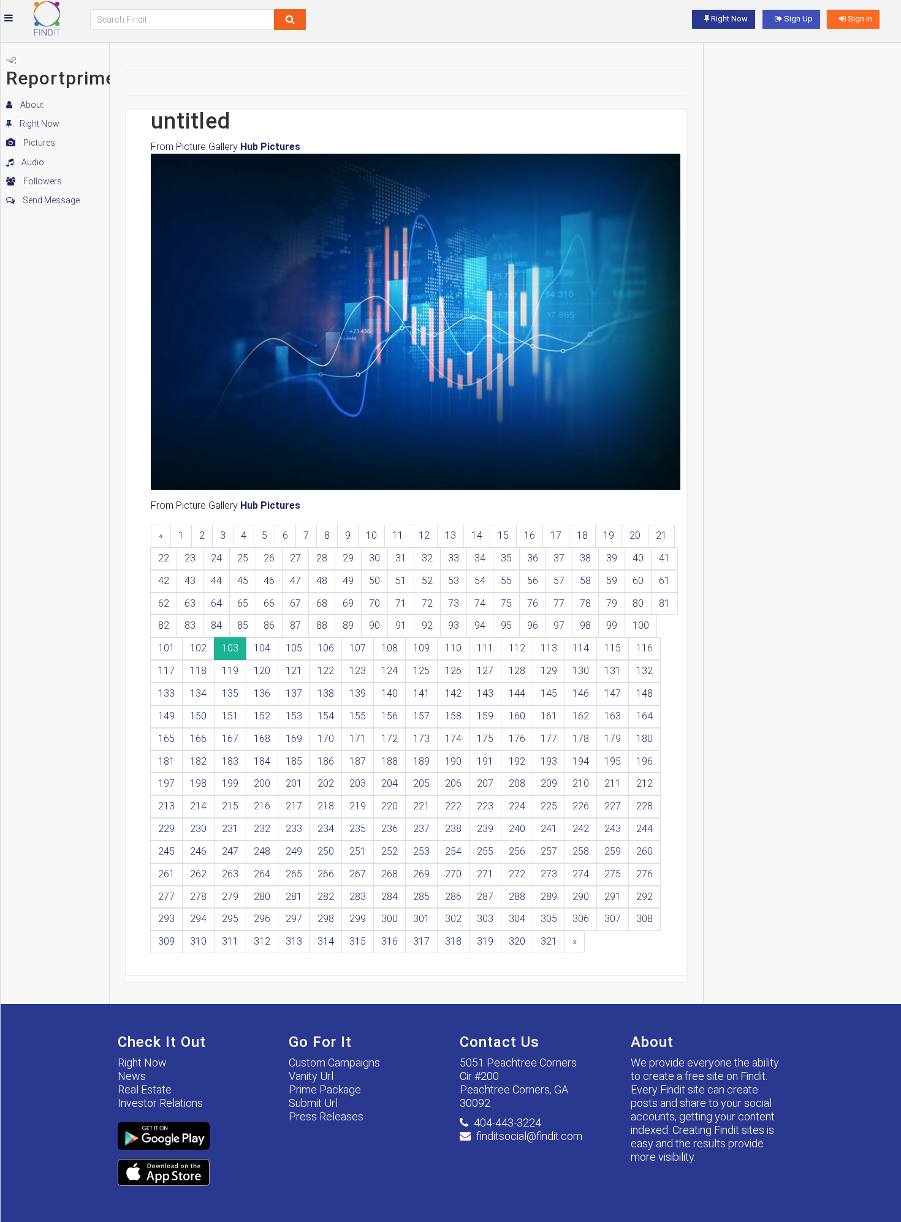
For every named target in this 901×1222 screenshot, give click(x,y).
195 (612, 761)
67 (295, 603)
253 (421, 851)
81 (664, 603)
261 (166, 874)
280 (262, 896)
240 (517, 828)
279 (230, 896)
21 (661, 535)
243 (612, 828)
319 (485, 941)
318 (453, 941)
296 (262, 918)
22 (163, 558)
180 (644, 738)
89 (348, 625)
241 (549, 828)
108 (389, 648)
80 (638, 603)
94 (479, 625)
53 (453, 581)
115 (612, 648)
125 (421, 671)
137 (294, 693)
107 (357, 648)
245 (166, 851)
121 (294, 671)
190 (453, 761)
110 (453, 648)
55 (506, 581)
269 (421, 874)
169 (294, 738)
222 (453, 806)
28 (321, 558)
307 (612, 918)
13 (450, 535)
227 (612, 806)
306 (580, 918)
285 (421, 896)
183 (230, 761)
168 (262, 738)
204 (389, 783)
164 (644, 716)
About (31, 105)
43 (190, 581)
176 (517, 738)
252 (389, 851)
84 (216, 625)
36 (532, 558)
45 (242, 581)
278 (198, 896)
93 (453, 625)
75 (506, 603)
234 (325, 828)
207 (485, 783)
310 (198, 941)
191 (485, 761)
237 (421, 828)
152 (262, 716)
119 (230, 671)
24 (216, 558)
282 (325, 896)
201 (294, 783)
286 (453, 896)
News (132, 1076)
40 (638, 558)
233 (294, 828)
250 (325, 851)
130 (580, 671)
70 (374, 603)
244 (644, 828)
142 (453, 693)
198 (198, 783)
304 (517, 918)
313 (294, 941)
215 (230, 806)
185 (294, 761)
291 (612, 896)
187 (357, 761)
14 (476, 535)
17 (555, 535)
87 (295, 625)
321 (549, 941)
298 (325, 918)
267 (357, 874)
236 (389, 828)
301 (421, 918)
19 (608, 535)
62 (163, 603)
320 (517, 941)
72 (427, 603)
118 (198, 671)
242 (580, 828)
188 (389, 761)
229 (166, 828)
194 (580, 761)
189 (421, 761)
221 (421, 806)
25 (242, 558)
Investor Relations (160, 1102)
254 (453, 851)
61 (664, 581)
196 (644, 761)
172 (389, 738)
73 (453, 603)
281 (294, 896)
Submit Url (313, 1102)
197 (166, 783)
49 (348, 581)
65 (242, 603)
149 (166, 716)
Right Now (38, 124)
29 (348, 558)
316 (389, 941)
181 (166, 761)
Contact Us (499, 1042)
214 (198, 806)
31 (400, 558)
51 (400, 581)
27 (295, 558)
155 (357, 716)
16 (529, 535)
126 (453, 671)
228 (644, 806)
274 (580, 874)
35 (506, 558)
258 (580, 851)
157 (421, 716)
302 (453, 918)
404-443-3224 (507, 1122)
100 (641, 625)
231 (230, 828)
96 (532, 625)
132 (644, 671)
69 (348, 603)
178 (580, 738)
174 (453, 738)
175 (485, 738)
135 (230, 693)
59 (611, 581)
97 (559, 625)
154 (325, 716)
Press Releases (326, 1116)
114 (580, 648)
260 (644, 851)
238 (453, 828)
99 (611, 625)
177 (549, 738)
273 (549, 874)
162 (580, 716)
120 (262, 671)
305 (549, 918)
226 (580, 806)
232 (262, 828)
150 (198, 716)
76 (532, 603)
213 (166, 806)
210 (580, 783)
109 (421, 648)
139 (357, 693)
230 (198, 828)
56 (532, 581)
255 (485, 851)
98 (585, 625)
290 (580, 896)
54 (479, 581)
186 (325, 761)
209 (549, 783)
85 (242, 625)
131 (612, 671)
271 (485, 874)
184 (262, 761)
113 (549, 648)
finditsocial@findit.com (529, 1136)
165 (166, 738)
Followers (41, 181)
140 (389, 693)
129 (549, 671)
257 (549, 851)
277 (166, 896)
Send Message (50, 200)
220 (389, 806)
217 (294, 806)
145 (549, 693)
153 (294, 716)
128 (517, 671)
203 (357, 783)
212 (644, 783)
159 (485, 716)
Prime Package (325, 1089)
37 (559, 558)
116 (644, 648)
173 (421, 738)
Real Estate (145, 1089)
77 (559, 603)
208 (517, 783)
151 (230, 716)
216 (262, 806)
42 (163, 581)
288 (517, 896)
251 (357, 851)
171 (357, 738)
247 (230, 851)
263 (230, 874)
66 (269, 603)
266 (325, 874)
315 (357, 941)
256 (517, 851)
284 (389, 896)
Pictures (38, 143)
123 (357, 671)
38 (585, 558)
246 (198, 851)
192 (517, 761)
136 (262, 693)
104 (262, 648)
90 (374, 625)
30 (374, 558)
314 (325, 941)
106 (325, 648)
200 (262, 783)
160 (517, 716)
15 (503, 535)
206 (453, 783)
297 (294, 918)
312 (262, 941)
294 (198, 918)
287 (485, 896)
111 (485, 648)
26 (269, 558)
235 (357, 828)
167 (230, 738)
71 (400, 603)
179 (612, 738)
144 (517, 693)
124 (389, 671)
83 (190, 625)
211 (612, 783)
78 (585, 603)
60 (638, 581)
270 (453, 874)
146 (580, 693)
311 (230, 941)
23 (190, 558)
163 (612, 716)
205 (421, 783)
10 (371, 535)
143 (485, 693)
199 (230, 783)
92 (427, 625)
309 (166, 941)
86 (269, 625)
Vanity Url (311, 1076)
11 (397, 535)
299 (357, 918)
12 (424, 535)
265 (294, 874)
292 (644, 896)
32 (427, 558)
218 (325, 806)
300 (389, 918)
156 (389, 716)
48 (321, 581)
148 (644, 693)
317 (421, 941)
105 (294, 648)
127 (485, 671)
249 (294, 851)
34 (479, 558)
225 (549, 806)
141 (421, 693)
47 (295, 581)
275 (612, 874)
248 (262, 851)
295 (230, 918)
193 (549, 761)
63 (190, 603)
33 (453, 558)
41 (664, 558)
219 (357, 806)
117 (166, 671)
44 (216, 581)
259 (612, 851)
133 (166, 693)
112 (517, 648)
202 (325, 783)
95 (506, 625)
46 (269, 581)
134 (198, 693)
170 (325, 738)
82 (163, 625)
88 (321, 625)
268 (389, 874)
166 (198, 738)
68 (321, 603)
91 (400, 625)
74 (479, 603)
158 (453, 716)
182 (198, 761)
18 (582, 535)
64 (216, 603)
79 (611, 603)
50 (374, 581)
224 (517, 806)
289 (549, 896)
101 (166, 648)
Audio (32, 162)
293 (166, 918)
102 (198, 648)
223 (485, 806)
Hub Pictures (270, 146)
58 (585, 581)
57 (559, 581)
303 (485, 918)
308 (644, 918)
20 (635, 535)
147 (612, 693)
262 (198, 874)
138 (325, 693)
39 (611, 558)
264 (262, 874)
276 (644, 874)
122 (325, 671)
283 (357, 896)
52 (427, 581)
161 (549, 716)
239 (485, 828)
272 (517, 874)
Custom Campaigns (334, 1062)
